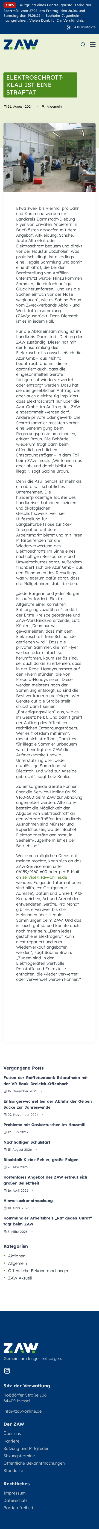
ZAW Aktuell (20, 1278)
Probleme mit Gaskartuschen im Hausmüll (44, 1124)
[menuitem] (82, 44)
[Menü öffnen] (93, 44)
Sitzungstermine (19, 1455)
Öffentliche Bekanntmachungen (38, 1270)
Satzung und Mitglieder (26, 1448)
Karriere (11, 1441)
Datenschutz (15, 1500)
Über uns (12, 1433)
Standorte (13, 1470)
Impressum (14, 1493)
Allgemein (17, 1263)
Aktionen (16, 1256)
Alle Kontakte (85, 27)
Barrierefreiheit (18, 1507)
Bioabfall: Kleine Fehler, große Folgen (40, 1159)
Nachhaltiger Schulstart (26, 1142)
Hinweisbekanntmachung (28, 1200)
